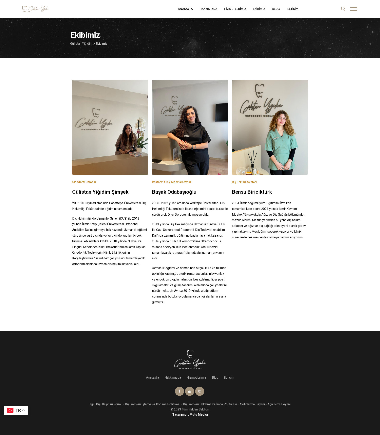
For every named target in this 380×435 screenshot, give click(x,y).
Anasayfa (185, 9)
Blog (276, 9)
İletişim (292, 9)
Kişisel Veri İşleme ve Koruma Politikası (152, 404)
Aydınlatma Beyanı (252, 404)
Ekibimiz (259, 9)
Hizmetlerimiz (235, 9)
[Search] (343, 9)
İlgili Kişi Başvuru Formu (105, 404)
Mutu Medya (199, 414)
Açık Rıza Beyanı (279, 404)
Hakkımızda (208, 9)
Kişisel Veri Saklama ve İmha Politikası (210, 404)
